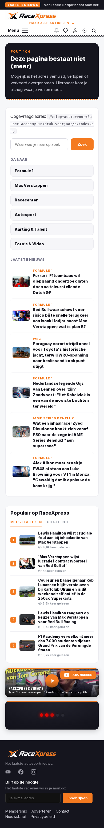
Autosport (25, 214)
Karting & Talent (31, 229)
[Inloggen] (75, 30)
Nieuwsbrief (15, 816)
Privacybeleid (43, 816)
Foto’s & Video (29, 244)
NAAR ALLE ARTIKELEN (52, 23)
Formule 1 (24, 170)
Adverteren (41, 811)
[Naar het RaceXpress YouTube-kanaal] (52, 682)
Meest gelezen (26, 522)
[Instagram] (33, 772)
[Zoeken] (94, 30)
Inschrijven (77, 798)
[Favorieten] (65, 30)
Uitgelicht (58, 522)
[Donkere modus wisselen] (84, 30)
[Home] (31, 15)
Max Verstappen (31, 185)
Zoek (82, 144)
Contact (62, 811)
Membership (16, 811)
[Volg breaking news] (56, 30)
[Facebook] (20, 772)
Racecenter (26, 200)
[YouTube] (8, 772)
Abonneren (82, 675)
